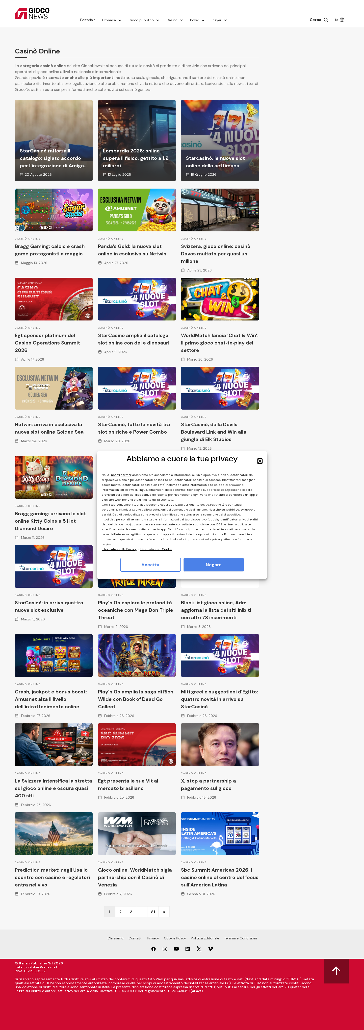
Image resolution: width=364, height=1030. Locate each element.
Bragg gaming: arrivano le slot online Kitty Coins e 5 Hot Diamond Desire (50, 521)
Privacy (153, 938)
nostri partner (121, 475)
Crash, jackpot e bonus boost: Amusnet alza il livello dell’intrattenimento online (51, 699)
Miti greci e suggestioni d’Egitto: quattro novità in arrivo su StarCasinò (219, 699)
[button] (260, 461)
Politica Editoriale (205, 938)
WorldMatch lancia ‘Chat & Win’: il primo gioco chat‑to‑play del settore (220, 342)
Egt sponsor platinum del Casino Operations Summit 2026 (47, 342)
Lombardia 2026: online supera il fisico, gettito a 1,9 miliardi (136, 158)
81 (153, 911)
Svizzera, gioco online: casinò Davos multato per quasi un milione (215, 253)
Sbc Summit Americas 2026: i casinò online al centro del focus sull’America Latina (220, 877)
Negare (214, 565)
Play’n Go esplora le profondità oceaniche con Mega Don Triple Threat (135, 610)
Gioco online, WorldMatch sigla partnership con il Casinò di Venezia (135, 877)
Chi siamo (115, 938)
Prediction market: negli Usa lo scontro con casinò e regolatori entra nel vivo (52, 877)
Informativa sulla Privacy (119, 549)
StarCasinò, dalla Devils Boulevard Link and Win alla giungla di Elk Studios (213, 431)
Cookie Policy (175, 938)
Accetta (150, 565)
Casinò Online (28, 238)
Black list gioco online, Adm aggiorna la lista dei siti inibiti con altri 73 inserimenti (216, 610)
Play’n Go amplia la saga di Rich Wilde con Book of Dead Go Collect (135, 699)
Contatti (135, 938)
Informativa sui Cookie (156, 549)
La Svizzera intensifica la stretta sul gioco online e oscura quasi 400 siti (53, 788)
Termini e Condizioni (240, 938)
